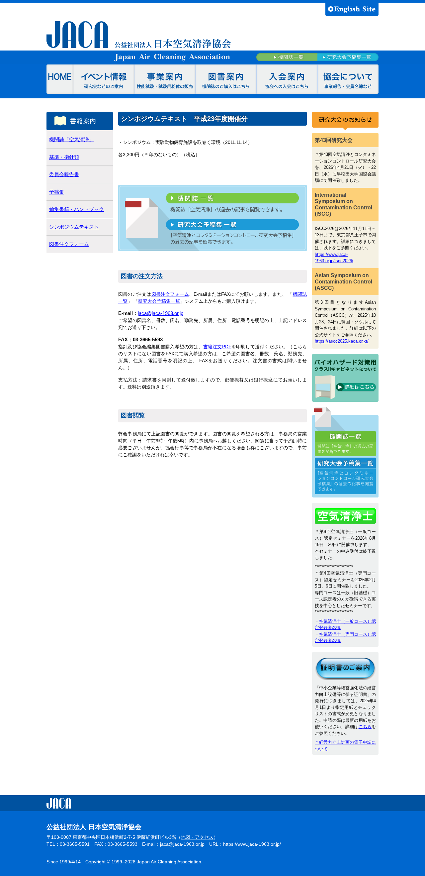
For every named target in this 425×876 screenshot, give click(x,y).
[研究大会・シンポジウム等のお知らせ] (103, 79)
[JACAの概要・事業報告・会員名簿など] (348, 79)
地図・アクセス (197, 837)
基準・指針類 (64, 157)
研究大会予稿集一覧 (159, 301)
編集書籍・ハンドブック (76, 209)
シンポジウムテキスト (74, 227)
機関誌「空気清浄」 (71, 139)
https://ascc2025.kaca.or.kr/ (342, 341)
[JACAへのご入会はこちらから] (286, 79)
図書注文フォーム (170, 294)
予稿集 (56, 192)
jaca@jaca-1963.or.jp (160, 313)
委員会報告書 (64, 174)
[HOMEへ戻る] (59, 79)
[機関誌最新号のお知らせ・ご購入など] (225, 79)
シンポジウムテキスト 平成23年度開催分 (184, 118)
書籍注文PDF (217, 346)
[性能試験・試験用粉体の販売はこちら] (164, 79)
